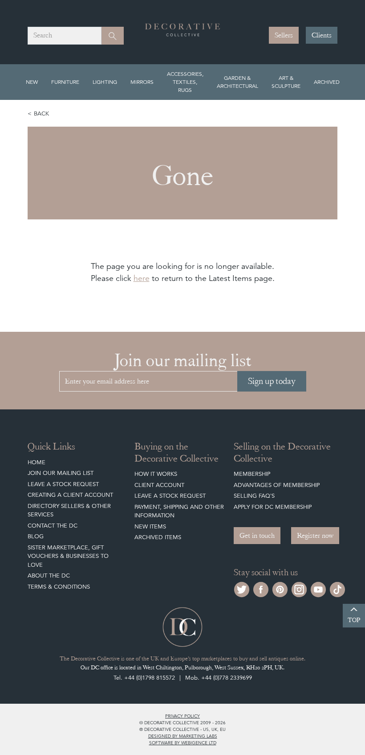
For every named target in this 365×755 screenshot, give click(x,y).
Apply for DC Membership (273, 507)
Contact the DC (52, 525)
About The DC (49, 575)
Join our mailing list (60, 473)
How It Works (155, 474)
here (142, 278)
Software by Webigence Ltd (182, 742)
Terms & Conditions (59, 586)
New (32, 81)
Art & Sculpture (286, 81)
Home (36, 462)
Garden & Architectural (237, 81)
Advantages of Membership (277, 485)
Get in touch (257, 535)
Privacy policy (182, 716)
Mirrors (142, 81)
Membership (252, 474)
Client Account (159, 485)
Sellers (284, 35)
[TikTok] (337, 588)
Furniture (65, 81)
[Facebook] (261, 588)
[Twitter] (242, 588)
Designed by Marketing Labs (182, 736)
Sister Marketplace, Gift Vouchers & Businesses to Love (68, 556)
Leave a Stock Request (63, 484)
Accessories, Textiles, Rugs (185, 81)
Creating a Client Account (70, 495)
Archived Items (157, 537)
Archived (327, 81)
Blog (36, 536)
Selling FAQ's (254, 495)
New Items (150, 526)
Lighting (105, 81)
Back (41, 113)
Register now (315, 535)
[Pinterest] (280, 588)
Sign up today (272, 381)
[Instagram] (299, 588)
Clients (322, 35)
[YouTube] (318, 588)
